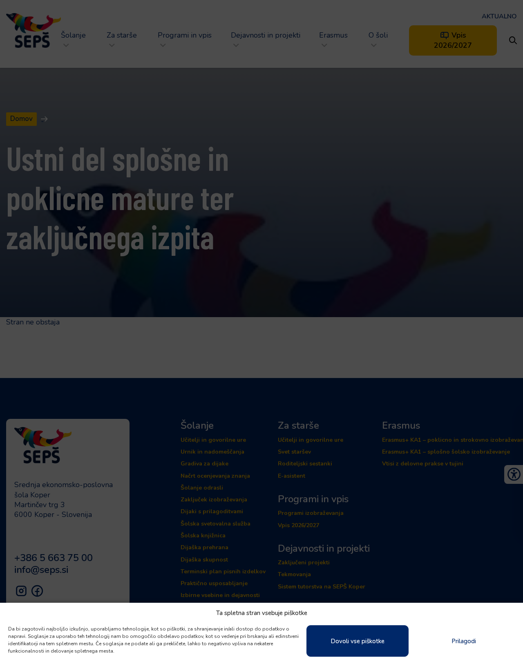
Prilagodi (463, 641)
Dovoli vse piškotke (357, 641)
